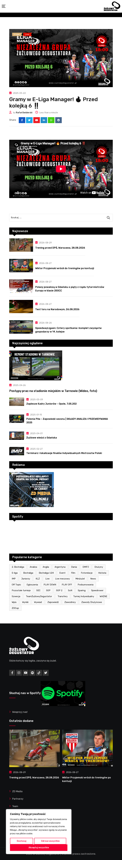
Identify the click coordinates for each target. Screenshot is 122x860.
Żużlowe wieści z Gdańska (41, 437)
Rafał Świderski (24, 112)
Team (15, 806)
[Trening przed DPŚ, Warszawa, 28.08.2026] (21, 245)
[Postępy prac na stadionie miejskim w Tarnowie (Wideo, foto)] (61, 365)
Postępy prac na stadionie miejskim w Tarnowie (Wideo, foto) (53, 391)
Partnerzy (17, 798)
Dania (74, 567)
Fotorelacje (87, 573)
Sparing (82, 590)
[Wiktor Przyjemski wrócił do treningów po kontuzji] (21, 265)
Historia (102, 573)
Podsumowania (85, 584)
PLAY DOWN (50, 584)
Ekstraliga (28, 573)
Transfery (63, 596)
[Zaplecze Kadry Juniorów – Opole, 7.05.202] (16, 402)
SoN (70, 590)
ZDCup (15, 608)
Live (47, 578)
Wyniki (25, 602)
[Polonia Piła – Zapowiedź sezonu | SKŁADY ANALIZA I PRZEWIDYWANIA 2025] (16, 419)
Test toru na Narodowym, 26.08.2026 (57, 309)
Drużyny (98, 567)
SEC (38, 590)
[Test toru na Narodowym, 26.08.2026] (21, 306)
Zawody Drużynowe (91, 602)
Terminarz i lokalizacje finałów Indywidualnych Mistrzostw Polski (64, 453)
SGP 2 (59, 590)
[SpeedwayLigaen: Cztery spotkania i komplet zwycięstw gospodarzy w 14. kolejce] (21, 327)
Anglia (46, 567)
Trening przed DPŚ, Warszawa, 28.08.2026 (60, 247)
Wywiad (38, 602)
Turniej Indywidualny (83, 596)
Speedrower (97, 590)
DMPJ (86, 567)
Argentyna (60, 567)
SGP (48, 590)
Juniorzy (25, 578)
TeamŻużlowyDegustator (39, 596)
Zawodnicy (70, 602)
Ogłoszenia (32, 584)
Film (73, 573)
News (93, 578)
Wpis (14, 602)
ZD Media (17, 791)
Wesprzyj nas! (20, 712)
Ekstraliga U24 (46, 573)
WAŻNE (103, 596)
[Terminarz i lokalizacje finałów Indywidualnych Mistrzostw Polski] (16, 451)
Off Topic (16, 584)
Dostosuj (21, 841)
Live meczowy (62, 578)
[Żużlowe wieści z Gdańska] (16, 435)
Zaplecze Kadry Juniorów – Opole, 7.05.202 (51, 403)
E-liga (15, 573)
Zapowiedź (53, 602)
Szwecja (16, 596)
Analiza (33, 567)
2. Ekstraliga (18, 567)
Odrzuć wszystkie (50, 841)
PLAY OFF (67, 584)
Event (62, 573)
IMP (14, 578)
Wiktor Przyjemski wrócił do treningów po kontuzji (64, 268)
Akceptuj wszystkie (39, 847)
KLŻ (38, 578)
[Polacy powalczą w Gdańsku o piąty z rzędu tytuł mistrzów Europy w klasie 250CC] (21, 286)
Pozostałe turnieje (21, 590)
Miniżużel (80, 578)
